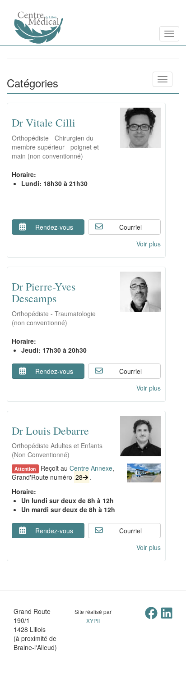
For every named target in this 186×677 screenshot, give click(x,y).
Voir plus (148, 243)
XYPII (93, 620)
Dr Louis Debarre (50, 430)
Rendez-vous (54, 227)
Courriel (130, 227)
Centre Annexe (91, 468)
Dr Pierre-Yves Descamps (43, 292)
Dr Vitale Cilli (43, 122)
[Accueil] (7, 34)
